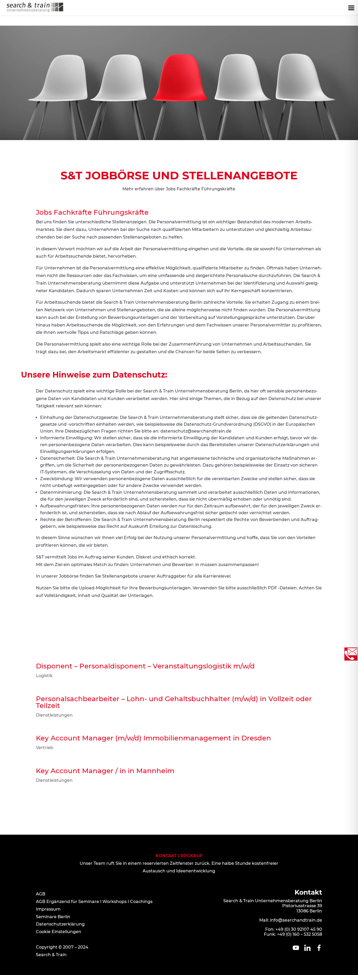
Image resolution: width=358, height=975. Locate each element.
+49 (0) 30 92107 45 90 (298, 929)
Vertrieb (44, 747)
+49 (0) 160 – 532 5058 (299, 934)
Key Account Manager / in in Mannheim (105, 771)
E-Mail (197, 619)
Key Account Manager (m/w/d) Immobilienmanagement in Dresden (153, 738)
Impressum (48, 909)
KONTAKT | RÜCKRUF (179, 855)
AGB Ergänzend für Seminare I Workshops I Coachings (94, 901)
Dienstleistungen (54, 715)
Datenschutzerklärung (60, 924)
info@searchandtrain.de (296, 920)
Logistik (44, 675)
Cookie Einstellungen (58, 931)
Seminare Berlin (53, 916)
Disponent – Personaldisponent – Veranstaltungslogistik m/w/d (145, 666)
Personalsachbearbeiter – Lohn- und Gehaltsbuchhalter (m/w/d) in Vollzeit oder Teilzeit (174, 702)
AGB (40, 893)
